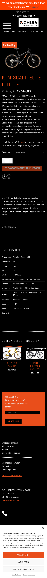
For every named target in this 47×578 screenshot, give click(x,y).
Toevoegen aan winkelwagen (22, 168)
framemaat (6, 152)
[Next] (45, 365)
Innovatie (6, 466)
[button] (43, 528)
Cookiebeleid (16, 575)
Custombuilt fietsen (11, 453)
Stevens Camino (12, 365)
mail (23, 142)
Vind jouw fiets (19, 31)
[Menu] (7, 25)
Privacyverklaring (29, 575)
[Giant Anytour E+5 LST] (35, 353)
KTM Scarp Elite (36, 31)
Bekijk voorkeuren (23, 569)
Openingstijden (9, 469)
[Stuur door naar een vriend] (9, 176)
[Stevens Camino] (12, 353)
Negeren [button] (34, 6)
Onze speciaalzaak (10, 442)
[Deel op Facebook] (4, 176)
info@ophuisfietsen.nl (12, 500)
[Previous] (2, 365)
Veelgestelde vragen (11, 462)
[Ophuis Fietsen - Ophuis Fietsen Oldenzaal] (28, 22)
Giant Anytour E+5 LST (35, 366)
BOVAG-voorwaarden (12, 475)
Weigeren (23, 562)
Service (5, 449)
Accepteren (23, 555)
